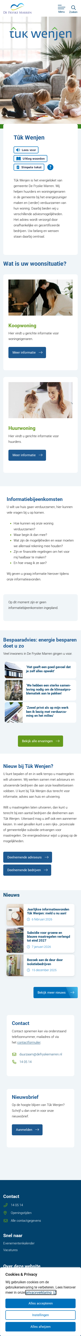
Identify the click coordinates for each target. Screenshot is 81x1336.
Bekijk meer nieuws (52, 992)
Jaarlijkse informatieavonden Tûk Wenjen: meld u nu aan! (48, 911)
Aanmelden (24, 1130)
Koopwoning (22, 325)
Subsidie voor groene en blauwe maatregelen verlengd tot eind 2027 (48, 937)
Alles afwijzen (40, 1327)
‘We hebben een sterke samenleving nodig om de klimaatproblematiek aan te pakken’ (48, 689)
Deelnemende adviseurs (24, 857)
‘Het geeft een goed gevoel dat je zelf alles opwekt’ (48, 669)
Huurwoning (21, 428)
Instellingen (40, 1315)
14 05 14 (25, 1062)
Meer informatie (24, 352)
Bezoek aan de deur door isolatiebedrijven (45, 962)
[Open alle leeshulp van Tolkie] (50, 167)
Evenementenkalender (19, 1243)
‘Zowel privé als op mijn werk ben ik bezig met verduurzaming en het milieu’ (47, 712)
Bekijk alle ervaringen (37, 741)
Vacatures (10, 1250)
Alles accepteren (41, 1303)
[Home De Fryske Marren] (17, 8)
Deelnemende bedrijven (24, 870)
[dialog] (40, 1301)
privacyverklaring (39, 1292)
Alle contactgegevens (26, 1221)
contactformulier (28, 1042)
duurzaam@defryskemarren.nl (40, 1054)
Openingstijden (21, 1213)
